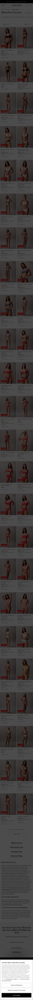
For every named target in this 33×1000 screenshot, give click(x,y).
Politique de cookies (11, 979)
